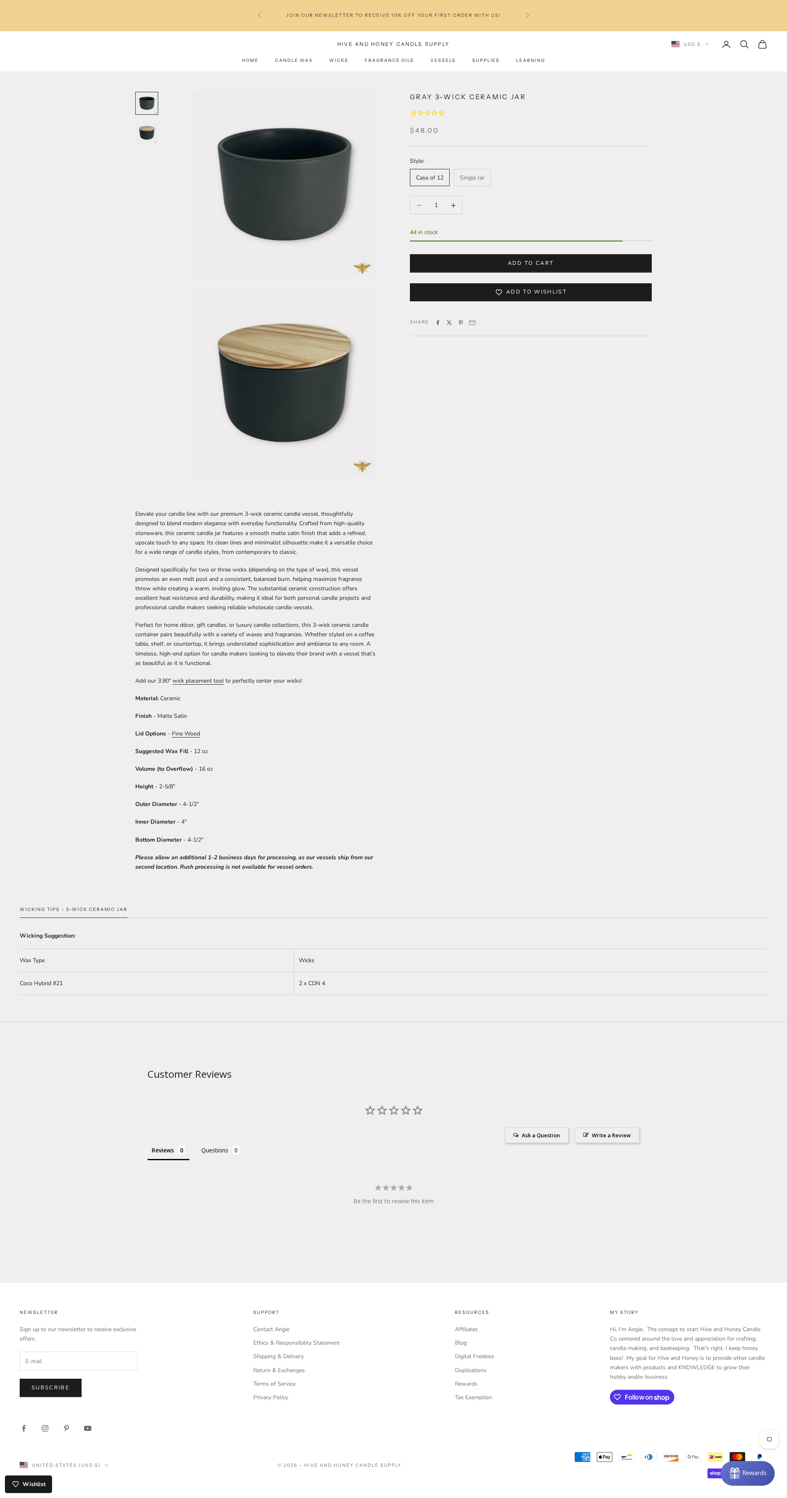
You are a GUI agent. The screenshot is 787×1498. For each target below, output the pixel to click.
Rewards (466, 1384)
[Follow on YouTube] (88, 1428)
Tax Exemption (473, 1397)
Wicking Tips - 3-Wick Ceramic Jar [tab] (73, 909)
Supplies (486, 60)
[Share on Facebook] (437, 322)
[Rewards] (748, 1473)
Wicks (338, 60)
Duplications (471, 1370)
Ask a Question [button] (541, 1135)
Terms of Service (274, 1384)
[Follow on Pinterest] (66, 1428)
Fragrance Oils (389, 60)
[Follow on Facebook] (24, 1428)
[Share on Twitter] (449, 322)
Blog (461, 1343)
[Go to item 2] (146, 132)
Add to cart (531, 263)
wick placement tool (198, 681)
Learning (530, 60)
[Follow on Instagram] (45, 1428)
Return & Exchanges (279, 1370)
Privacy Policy (270, 1397)
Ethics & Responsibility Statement (296, 1343)
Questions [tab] (214, 1150)
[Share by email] (472, 322)
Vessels (443, 60)
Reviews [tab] (163, 1150)
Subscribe (51, 1387)
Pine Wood (186, 734)
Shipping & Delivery (278, 1356)
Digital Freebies (474, 1356)
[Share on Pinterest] (460, 322)
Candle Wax (294, 60)
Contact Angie (271, 1329)
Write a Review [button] (611, 1135)
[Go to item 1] (146, 103)
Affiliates (466, 1329)
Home (250, 60)
